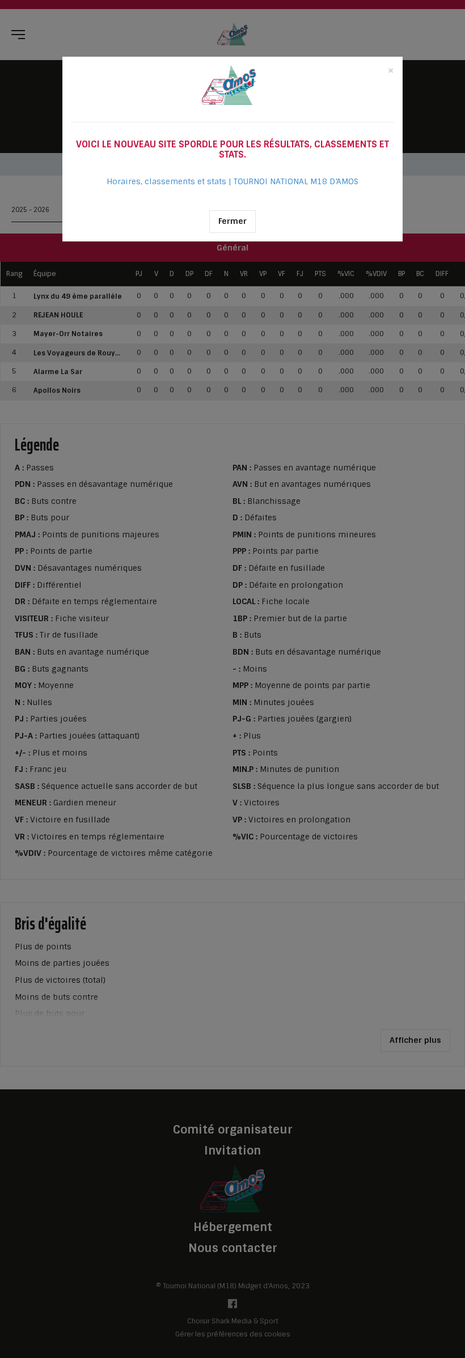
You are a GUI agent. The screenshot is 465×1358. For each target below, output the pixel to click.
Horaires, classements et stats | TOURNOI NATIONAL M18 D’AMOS (232, 181)
